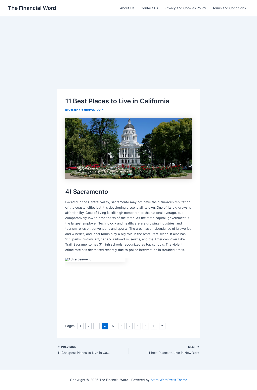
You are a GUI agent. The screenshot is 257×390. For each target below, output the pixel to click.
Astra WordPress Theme (169, 380)
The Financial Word (32, 8)
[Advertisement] (128, 46)
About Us (127, 8)
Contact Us (149, 8)
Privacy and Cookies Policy (185, 8)
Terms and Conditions (229, 8)
